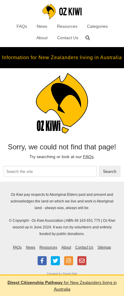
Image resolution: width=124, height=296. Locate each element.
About (42, 37)
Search (109, 171)
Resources (67, 26)
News (42, 26)
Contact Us (67, 37)
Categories (97, 26)
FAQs (22, 26)
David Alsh (70, 273)
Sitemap (104, 247)
